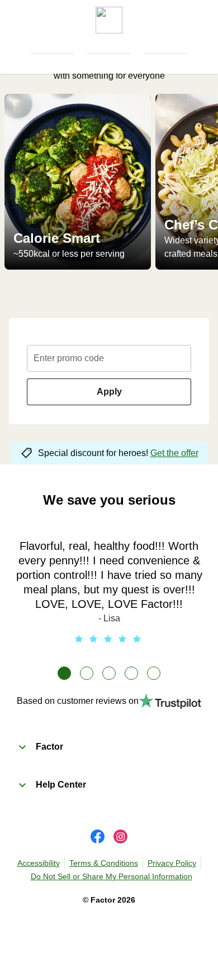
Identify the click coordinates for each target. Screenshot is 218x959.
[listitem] (77, 182)
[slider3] (109, 673)
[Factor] (109, 16)
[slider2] (86, 673)
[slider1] (64, 673)
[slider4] (131, 673)
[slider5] (153, 673)
